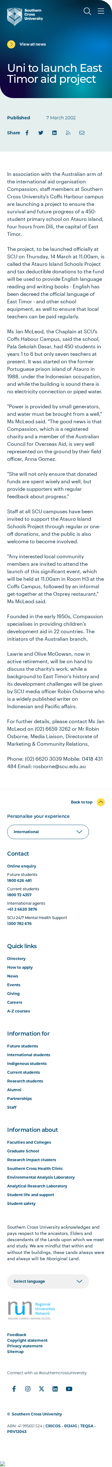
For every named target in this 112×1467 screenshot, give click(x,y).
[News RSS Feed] (68, 133)
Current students (23, 1072)
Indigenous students (27, 1063)
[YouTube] (69, 1389)
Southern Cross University (37, 1414)
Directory (16, 958)
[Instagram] (28, 1389)
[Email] (82, 133)
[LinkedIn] (54, 133)
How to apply (20, 967)
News (12, 976)
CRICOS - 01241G (61, 1426)
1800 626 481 (19, 880)
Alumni (14, 1089)
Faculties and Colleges (29, 1142)
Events (13, 984)
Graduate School (23, 1151)
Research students (25, 1081)
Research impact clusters (31, 1159)
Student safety (21, 1203)
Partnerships (19, 1098)
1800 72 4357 (19, 895)
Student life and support (30, 1194)
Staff (11, 1107)
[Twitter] (41, 133)
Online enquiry (21, 866)
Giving (13, 993)
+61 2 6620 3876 (22, 909)
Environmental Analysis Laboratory (41, 1177)
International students (28, 1054)
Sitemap (15, 1351)
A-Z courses (18, 1011)
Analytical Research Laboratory (37, 1186)
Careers (14, 1002)
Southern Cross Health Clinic (35, 1168)
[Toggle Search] (87, 11)
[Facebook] (27, 133)
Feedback (16, 1334)
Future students (22, 1046)
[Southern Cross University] (25, 17)
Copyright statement (27, 1340)
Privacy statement (25, 1346)
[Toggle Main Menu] (101, 11)
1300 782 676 (19, 923)
